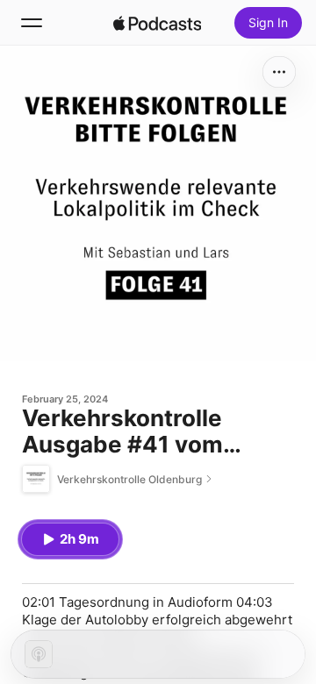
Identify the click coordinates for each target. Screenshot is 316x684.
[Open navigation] (31, 23)
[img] (157, 23)
